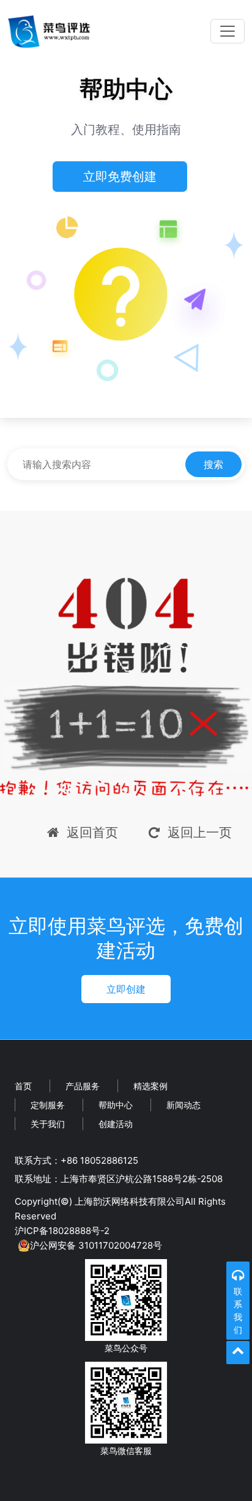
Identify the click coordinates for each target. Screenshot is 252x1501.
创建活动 (115, 1124)
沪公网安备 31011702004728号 (96, 1245)
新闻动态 (183, 1105)
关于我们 (48, 1124)
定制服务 (48, 1105)
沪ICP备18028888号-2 (62, 1230)
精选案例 (150, 1086)
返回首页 (92, 832)
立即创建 (126, 989)
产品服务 (82, 1086)
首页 (23, 1086)
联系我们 (238, 1310)
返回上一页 (200, 832)
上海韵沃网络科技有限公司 (130, 1201)
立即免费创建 (120, 176)
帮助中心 (115, 1105)
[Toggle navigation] (227, 31)
